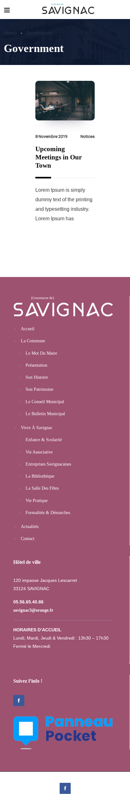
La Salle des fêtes (42, 488)
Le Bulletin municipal (45, 413)
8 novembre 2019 (51, 136)
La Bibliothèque (40, 476)
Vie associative (39, 452)
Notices (87, 136)
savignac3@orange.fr (33, 610)
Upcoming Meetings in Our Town (58, 157)
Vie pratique (37, 500)
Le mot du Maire (41, 353)
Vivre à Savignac (36, 427)
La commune (33, 340)
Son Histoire (37, 377)
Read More (54, 239)
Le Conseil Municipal (45, 401)
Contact (27, 538)
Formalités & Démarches (48, 512)
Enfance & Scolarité (44, 439)
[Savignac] (68, 9)
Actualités (29, 526)
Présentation (36, 365)
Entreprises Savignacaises (48, 464)
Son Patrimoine (39, 389)
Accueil (27, 328)
